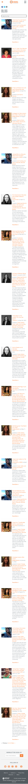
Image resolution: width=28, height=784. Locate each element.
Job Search (21, 55)
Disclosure (22, 121)
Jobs (17, 26)
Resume (14, 28)
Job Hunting (20, 25)
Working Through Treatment (17, 244)
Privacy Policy (21, 772)
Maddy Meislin (16, 91)
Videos (18, 774)
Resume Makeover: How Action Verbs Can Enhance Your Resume (19, 492)
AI (17, 55)
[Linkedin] (16, 767)
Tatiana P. (14, 275)
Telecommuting (16, 242)
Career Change (16, 434)
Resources (21, 325)
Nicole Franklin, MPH (17, 672)
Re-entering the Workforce (19, 399)
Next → (13, 743)
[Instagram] (21, 767)
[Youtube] (13, 767)
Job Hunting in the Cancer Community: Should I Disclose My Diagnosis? (18, 629)
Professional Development (19, 683)
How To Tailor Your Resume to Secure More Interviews (19, 49)
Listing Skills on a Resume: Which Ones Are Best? (19, 154)
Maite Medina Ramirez (18, 51)
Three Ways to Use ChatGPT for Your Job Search (17, 317)
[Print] (6, 7)
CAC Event (18, 205)
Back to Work (20, 120)
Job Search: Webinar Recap (19, 273)
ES (2, 2)
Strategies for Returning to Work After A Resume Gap (19, 114)
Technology (20, 327)
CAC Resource (20, 393)
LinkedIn (21, 26)
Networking (22, 718)
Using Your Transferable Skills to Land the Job (18, 523)
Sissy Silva (14, 234)
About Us (6, 772)
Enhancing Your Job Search (19, 20)
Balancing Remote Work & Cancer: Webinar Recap (19, 231)
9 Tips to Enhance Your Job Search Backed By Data (19, 88)
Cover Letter (15, 281)
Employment (21, 598)
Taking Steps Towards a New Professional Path (18, 669)
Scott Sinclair (15, 199)
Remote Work (15, 241)
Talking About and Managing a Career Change (19, 589)
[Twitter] (4, 7)
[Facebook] (2, 7)
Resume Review (21, 401)
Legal (24, 639)
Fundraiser (20, 238)
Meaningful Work (16, 439)
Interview (14, 123)
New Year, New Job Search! (19, 708)
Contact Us (13, 772)
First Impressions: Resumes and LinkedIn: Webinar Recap (19, 196)
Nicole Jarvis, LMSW (17, 21)
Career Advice (15, 121)
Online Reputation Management (17, 720)
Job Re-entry (22, 436)
